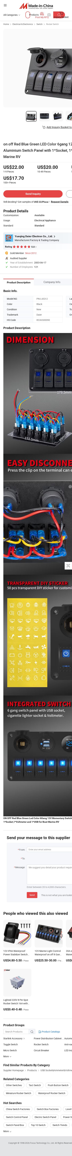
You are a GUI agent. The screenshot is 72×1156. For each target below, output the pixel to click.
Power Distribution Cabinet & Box (49, 1038)
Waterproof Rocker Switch (51, 1093)
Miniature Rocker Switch (18, 1093)
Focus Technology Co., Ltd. (42, 1143)
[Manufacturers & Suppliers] (36, 5)
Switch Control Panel (17, 1117)
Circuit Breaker (41, 1050)
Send (32, 895)
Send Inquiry (33, 193)
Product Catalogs (50, 1031)
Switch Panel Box (15, 1125)
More (6, 1131)
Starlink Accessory (12, 1038)
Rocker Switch (52, 24)
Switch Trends (60, 1125)
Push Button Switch (58, 1085)
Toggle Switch (10, 1044)
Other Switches (14, 1085)
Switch (40, 24)
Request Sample (59, 201)
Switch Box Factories (48, 1109)
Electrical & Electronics (23, 24)
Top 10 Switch (38, 1125)
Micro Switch (10, 1050)
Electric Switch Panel (45, 1117)
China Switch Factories (18, 1109)
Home (6, 24)
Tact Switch (35, 1085)
